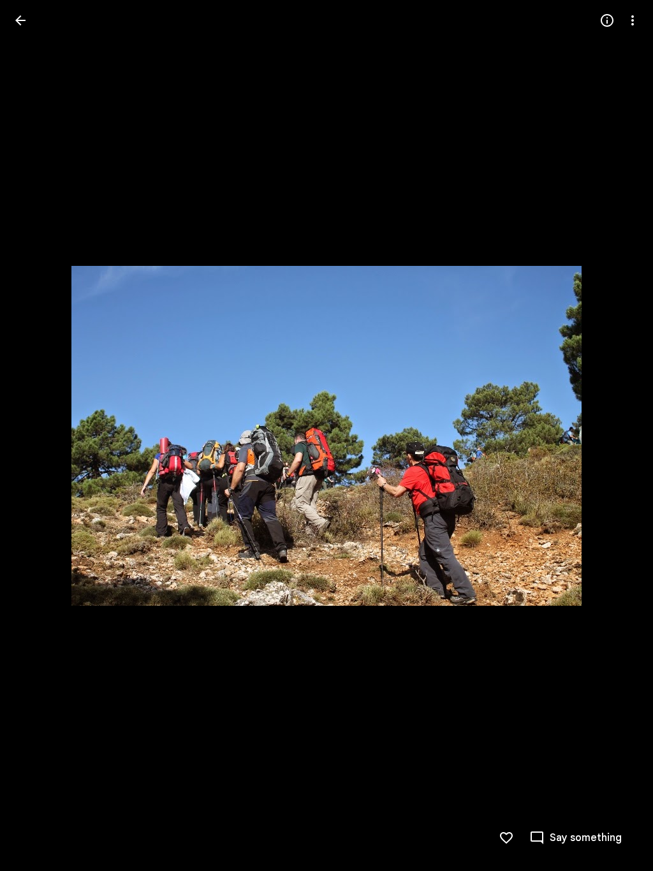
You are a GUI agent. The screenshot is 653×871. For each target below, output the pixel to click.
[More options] (632, 20)
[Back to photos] (20, 20)
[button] (36, 435)
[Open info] (607, 20)
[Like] (506, 837)
